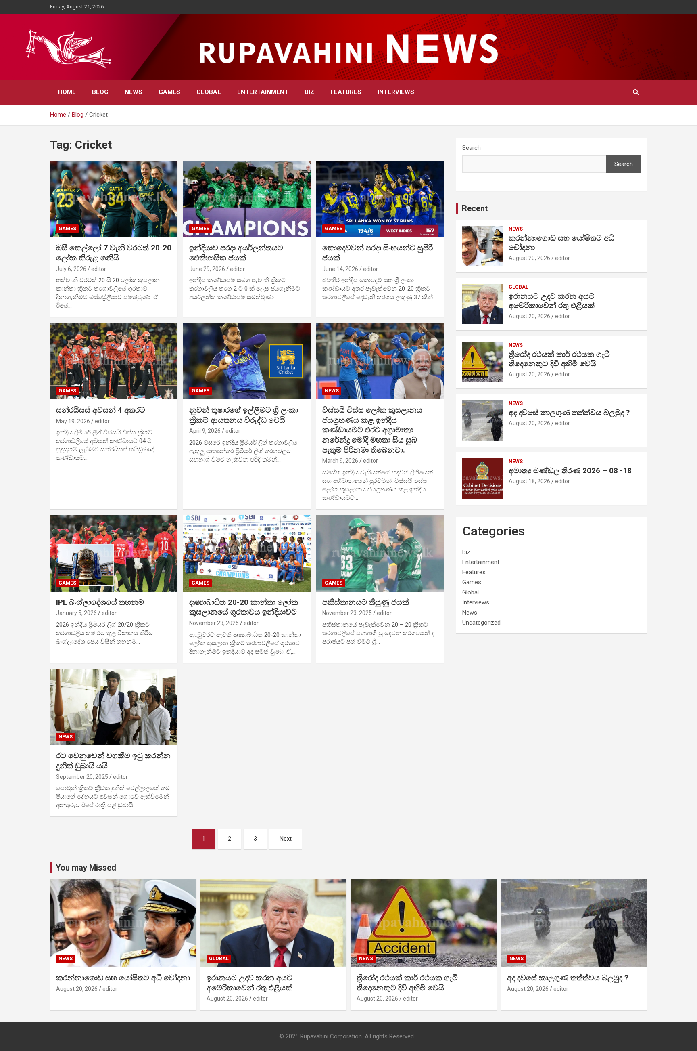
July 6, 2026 (71, 269)
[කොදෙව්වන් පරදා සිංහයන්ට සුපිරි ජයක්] (380, 198)
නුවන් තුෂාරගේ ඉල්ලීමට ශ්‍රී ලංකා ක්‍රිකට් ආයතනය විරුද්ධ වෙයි (243, 415)
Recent (475, 208)
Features (345, 92)
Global (208, 92)
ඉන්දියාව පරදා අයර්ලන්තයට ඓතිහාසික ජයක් (236, 252)
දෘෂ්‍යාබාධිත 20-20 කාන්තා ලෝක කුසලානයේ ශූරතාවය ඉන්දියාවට (243, 607)
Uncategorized (481, 622)
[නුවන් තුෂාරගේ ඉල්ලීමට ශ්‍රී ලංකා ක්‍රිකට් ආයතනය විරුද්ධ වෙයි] (247, 361)
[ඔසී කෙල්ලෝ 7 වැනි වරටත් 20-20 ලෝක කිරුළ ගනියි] (114, 198)
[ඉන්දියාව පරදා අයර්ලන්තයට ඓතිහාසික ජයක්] (247, 198)
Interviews (396, 92)
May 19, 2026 (73, 421)
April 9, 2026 (205, 431)
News (133, 92)
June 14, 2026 (340, 269)
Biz (309, 92)
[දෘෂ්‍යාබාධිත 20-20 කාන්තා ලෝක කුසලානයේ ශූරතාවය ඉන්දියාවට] (247, 553)
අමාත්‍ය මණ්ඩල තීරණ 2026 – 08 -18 (570, 470)
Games (169, 92)
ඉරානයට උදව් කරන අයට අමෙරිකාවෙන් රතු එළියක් (552, 301)
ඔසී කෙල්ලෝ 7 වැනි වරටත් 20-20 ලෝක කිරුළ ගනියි (113, 252)
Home (67, 92)
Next (286, 838)
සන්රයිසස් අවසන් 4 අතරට (100, 410)
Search (471, 147)
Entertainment (262, 92)
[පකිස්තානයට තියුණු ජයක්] (380, 553)
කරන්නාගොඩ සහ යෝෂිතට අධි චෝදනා (561, 242)
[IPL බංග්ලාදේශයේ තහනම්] (114, 553)
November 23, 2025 (214, 623)
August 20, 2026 (529, 258)
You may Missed (86, 868)
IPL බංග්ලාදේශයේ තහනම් (100, 602)
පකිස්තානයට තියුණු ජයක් (365, 602)
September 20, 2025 (82, 777)
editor (98, 269)
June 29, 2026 (207, 269)
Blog (100, 92)
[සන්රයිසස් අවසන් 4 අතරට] (114, 361)
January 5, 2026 (76, 613)
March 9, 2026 (340, 460)
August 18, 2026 (529, 481)
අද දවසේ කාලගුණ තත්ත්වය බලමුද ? (569, 412)
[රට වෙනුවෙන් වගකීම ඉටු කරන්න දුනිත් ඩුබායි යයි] (114, 706)
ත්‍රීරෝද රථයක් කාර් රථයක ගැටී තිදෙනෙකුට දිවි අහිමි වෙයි (559, 359)
